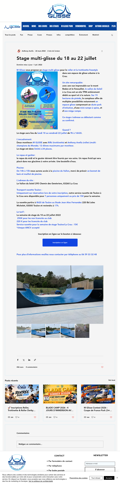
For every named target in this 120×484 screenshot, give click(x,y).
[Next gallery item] (100, 294)
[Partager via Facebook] (18, 360)
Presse (30, 35)
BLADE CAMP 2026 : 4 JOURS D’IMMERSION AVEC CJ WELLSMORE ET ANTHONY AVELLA (60, 409)
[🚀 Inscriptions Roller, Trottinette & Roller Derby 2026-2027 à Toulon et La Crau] (22, 394)
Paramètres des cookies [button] (79, 478)
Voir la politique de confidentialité (41, 481)
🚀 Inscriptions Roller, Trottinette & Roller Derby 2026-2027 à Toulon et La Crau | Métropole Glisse (20, 409)
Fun (21, 35)
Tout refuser (95, 478)
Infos (58, 35)
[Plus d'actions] (102, 51)
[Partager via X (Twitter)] (23, 360)
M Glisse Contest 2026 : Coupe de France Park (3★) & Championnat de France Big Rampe (97, 409)
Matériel (95, 35)
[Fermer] (117, 478)
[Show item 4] (68, 331)
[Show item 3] (53, 331)
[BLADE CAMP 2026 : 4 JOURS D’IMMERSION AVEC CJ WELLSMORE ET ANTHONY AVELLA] (60, 394)
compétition (70, 35)
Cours (39, 35)
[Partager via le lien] (35, 360)
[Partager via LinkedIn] (29, 360)
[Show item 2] (38, 331)
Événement (83, 35)
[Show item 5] (82, 331)
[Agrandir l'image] (60, 294)
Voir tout (111, 380)
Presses (49, 35)
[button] (112, 35)
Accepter (109, 478)
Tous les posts (10, 35)
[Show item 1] (24, 331)
